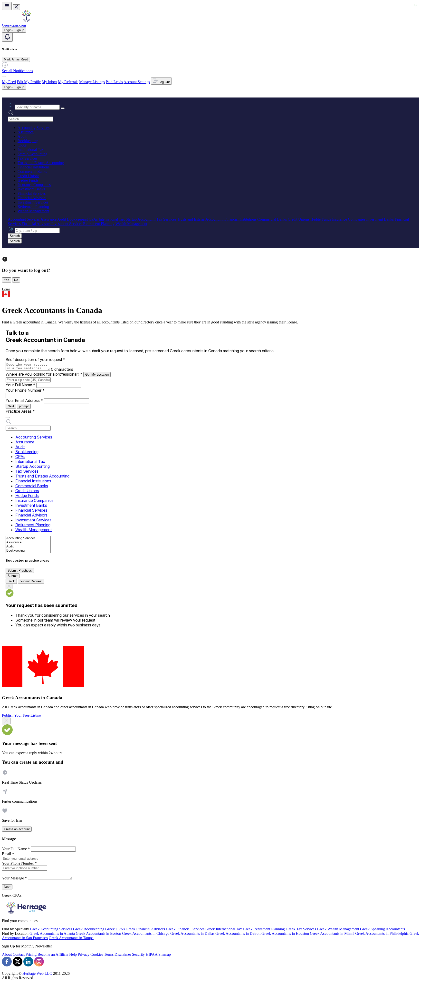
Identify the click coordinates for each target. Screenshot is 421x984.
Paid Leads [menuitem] (114, 82)
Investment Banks (31, 189)
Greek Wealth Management (338, 929)
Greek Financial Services (185, 929)
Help (73, 954)
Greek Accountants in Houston (285, 933)
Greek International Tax (223, 929)
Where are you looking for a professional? (44, 374)
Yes (6, 280)
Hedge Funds (28, 180)
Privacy (83, 954)
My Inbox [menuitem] (49, 82)
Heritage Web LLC (37, 973)
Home (6, 289)
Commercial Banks (32, 171)
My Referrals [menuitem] (68, 82)
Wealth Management (33, 211)
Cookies (96, 954)
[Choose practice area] (8, 417)
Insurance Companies (34, 185)
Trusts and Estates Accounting (41, 163)
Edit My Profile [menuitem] (29, 82)
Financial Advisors (32, 198)
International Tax (31, 149)
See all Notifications (17, 71)
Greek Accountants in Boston (98, 933)
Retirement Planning (33, 207)
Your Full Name (20, 384)
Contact (19, 954)
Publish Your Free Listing (21, 715)
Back (11, 581)
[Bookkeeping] (28, 551)
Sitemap (164, 954)
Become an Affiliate (53, 954)
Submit (13, 576)
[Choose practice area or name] (63, 108)
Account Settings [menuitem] (137, 82)
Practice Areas (20, 411)
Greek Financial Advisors (145, 929)
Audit (22, 136)
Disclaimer (123, 954)
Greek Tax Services (301, 929)
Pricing (31, 954)
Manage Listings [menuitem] (92, 82)
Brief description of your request (35, 359)
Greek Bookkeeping (88, 929)
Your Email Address (24, 400)
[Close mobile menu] (16, 7)
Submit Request (31, 581)
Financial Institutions (33, 167)
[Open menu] (7, 6)
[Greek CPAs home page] (26, 21)
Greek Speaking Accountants (382, 929)
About (7, 954)
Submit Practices (20, 570)
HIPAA (151, 954)
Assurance (26, 132)
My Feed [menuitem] (9, 82)
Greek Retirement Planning (264, 929)
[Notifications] (7, 37)
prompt (24, 406)
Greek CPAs (115, 929)
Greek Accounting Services (51, 929)
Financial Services (32, 193)
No (16, 280)
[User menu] (4, 76)
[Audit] (28, 547)
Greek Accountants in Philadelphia (382, 933)
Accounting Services (33, 128)
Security (138, 954)
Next (11, 406)
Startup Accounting (32, 154)
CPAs (22, 145)
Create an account (17, 829)
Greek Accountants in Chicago (145, 933)
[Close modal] (6, 721)
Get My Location (97, 374)
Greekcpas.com (14, 25)
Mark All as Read (16, 59)
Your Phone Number (25, 390)
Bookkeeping (28, 141)
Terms (109, 954)
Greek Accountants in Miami (332, 933)
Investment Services (33, 202)
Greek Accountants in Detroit (237, 933)
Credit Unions (28, 176)
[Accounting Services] (28, 538)
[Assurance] (28, 542)
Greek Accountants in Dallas (192, 933)
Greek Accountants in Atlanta (52, 933)
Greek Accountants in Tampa (71, 938)
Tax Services (27, 158)
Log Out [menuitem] (164, 82)
